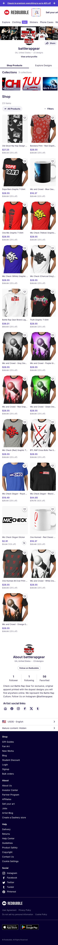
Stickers (34, 22)
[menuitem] (6, 22)
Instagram (12, 873)
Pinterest (11, 891)
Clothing (19, 22)
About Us (7, 785)
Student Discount (11, 760)
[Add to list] (25, 118)
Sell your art (8, 803)
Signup (5, 769)
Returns (6, 834)
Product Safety (10, 847)
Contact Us (8, 856)
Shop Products (14, 65)
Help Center (8, 838)
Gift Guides (8, 741)
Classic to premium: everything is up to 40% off (29, 3)
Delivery (6, 829)
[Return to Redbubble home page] (16, 12)
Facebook (12, 877)
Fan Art (6, 746)
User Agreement (9, 910)
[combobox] (36, 12)
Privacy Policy (25, 910)
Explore (6, 22)
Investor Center (10, 790)
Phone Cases (46, 22)
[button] (29, 3)
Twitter (10, 882)
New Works (8, 751)
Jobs (4, 808)
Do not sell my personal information (17, 914)
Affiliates (6, 799)
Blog (4, 755)
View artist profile (29, 56)
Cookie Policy (41, 914)
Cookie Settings (10, 861)
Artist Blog (7, 813)
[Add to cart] (24, 543)
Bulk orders (8, 773)
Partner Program (10, 794)
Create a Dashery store (14, 817)
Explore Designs (43, 65)
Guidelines (7, 843)
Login (5, 764)
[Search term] (36, 12)
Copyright (7, 852)
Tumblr (10, 887)
